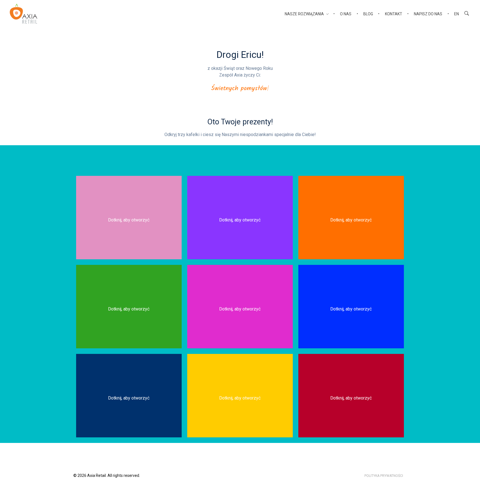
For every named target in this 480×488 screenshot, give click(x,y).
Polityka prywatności (383, 476)
